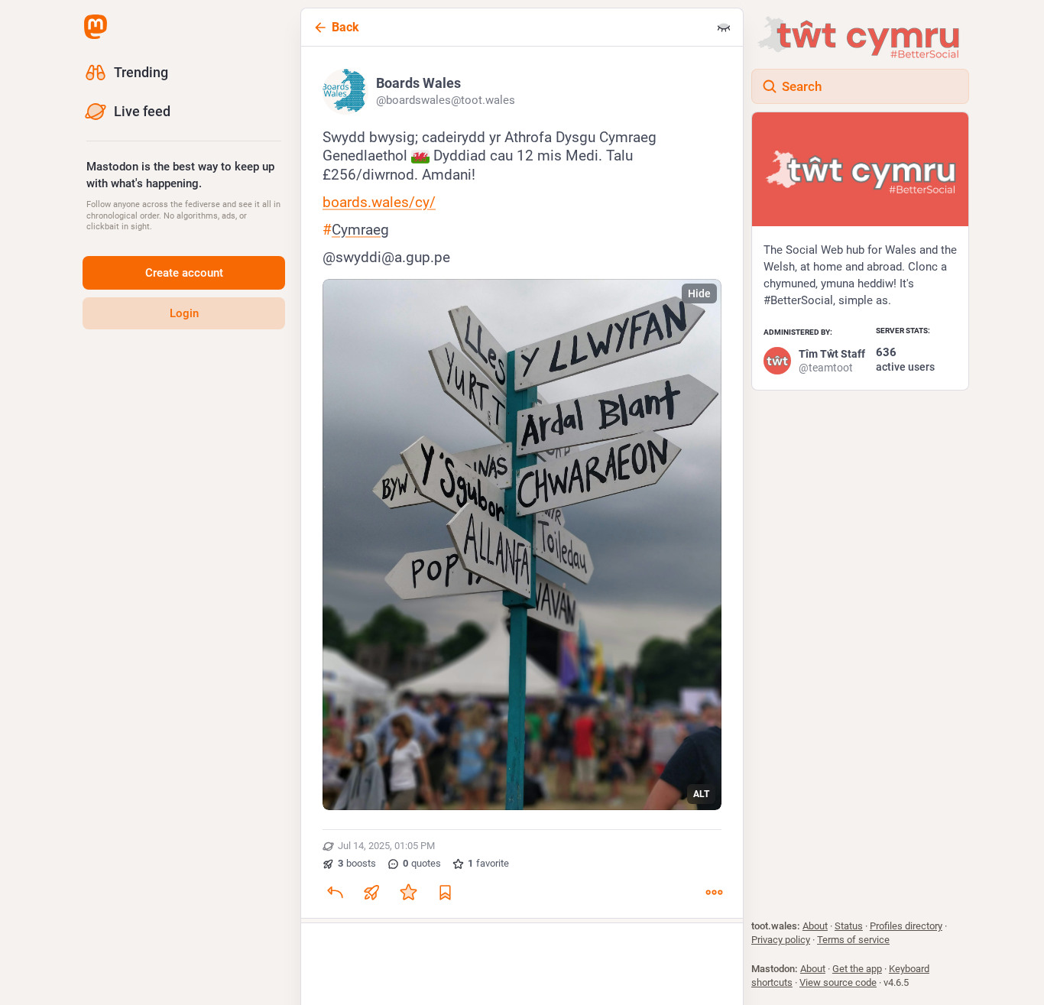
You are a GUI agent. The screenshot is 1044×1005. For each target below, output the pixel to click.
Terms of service (853, 939)
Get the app (857, 968)
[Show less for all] (724, 27)
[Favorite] (408, 892)
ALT (701, 794)
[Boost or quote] (371, 892)
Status (849, 926)
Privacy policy (780, 939)
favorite (488, 863)
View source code (838, 982)
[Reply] (334, 892)
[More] (714, 892)
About (815, 926)
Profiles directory (906, 926)
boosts (357, 863)
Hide (699, 293)
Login (184, 313)
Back (345, 27)
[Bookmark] (445, 892)
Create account (184, 273)
